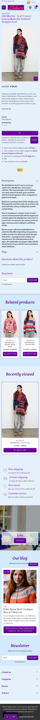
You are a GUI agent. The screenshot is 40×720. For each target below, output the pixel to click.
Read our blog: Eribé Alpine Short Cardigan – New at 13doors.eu (20, 629)
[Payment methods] (20, 170)
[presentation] (3, 601)
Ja (7, 717)
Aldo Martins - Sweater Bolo (30, 343)
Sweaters (21, 142)
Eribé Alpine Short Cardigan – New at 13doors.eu (18, 611)
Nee (13, 717)
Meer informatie (26, 717)
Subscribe (32, 280)
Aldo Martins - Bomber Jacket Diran (10, 344)
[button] (30, 7)
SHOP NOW (20, 541)
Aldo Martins (6, 119)
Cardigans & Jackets (9, 142)
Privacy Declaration (7, 284)
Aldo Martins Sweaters (16, 140)
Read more (6, 109)
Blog (5, 606)
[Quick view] (15, 314)
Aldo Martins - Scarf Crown (20, 443)
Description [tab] (8, 180)
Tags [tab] (4, 251)
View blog (33, 564)
